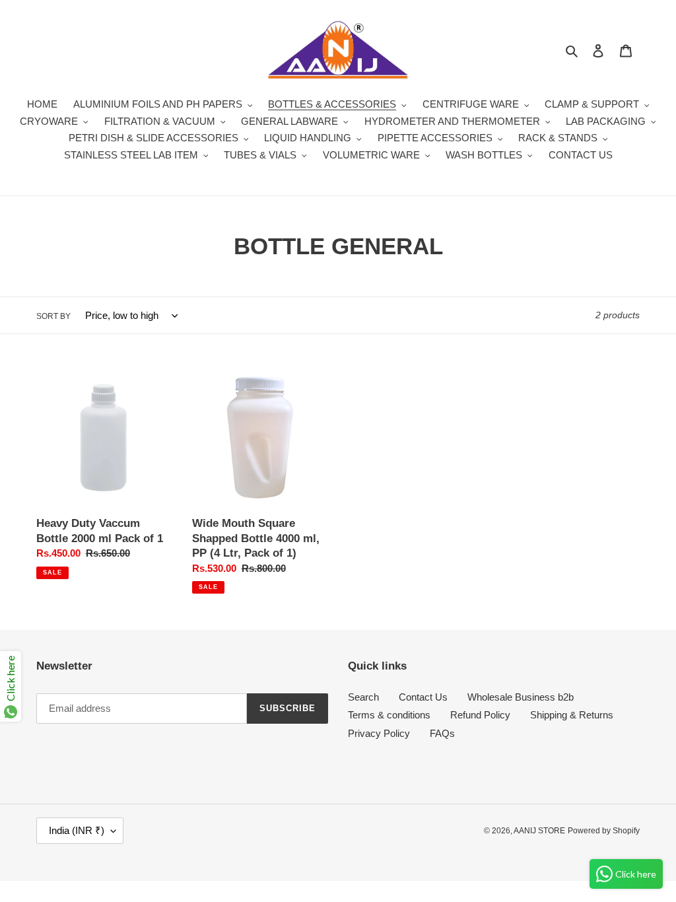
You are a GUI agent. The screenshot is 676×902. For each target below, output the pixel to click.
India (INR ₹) (76, 830)
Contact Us (423, 697)
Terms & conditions (389, 714)
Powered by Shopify (604, 830)
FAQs (442, 733)
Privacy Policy (379, 733)
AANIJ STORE (539, 830)
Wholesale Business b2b (520, 697)
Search (363, 697)
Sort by (53, 316)
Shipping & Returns (571, 714)
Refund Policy (480, 714)
